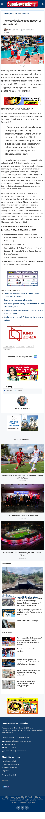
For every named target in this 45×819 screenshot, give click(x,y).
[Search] (43, 4)
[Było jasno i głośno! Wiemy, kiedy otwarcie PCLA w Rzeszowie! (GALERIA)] (22, 535)
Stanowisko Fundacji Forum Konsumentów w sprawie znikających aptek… (26, 683)
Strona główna (9, 13)
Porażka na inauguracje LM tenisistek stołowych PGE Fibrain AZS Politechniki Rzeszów (28, 662)
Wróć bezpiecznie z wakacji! (27, 621)
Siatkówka (25, 13)
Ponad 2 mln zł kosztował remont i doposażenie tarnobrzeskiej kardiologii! (29, 673)
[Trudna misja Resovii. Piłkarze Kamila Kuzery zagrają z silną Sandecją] (22, 458)
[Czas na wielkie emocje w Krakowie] (22, 498)
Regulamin (31, 803)
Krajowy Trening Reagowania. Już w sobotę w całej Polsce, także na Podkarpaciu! (29, 612)
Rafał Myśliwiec (22, 408)
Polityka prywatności (19, 803)
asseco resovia (9, 346)
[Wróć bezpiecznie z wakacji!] (8, 624)
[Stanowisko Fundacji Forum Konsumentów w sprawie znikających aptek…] (8, 684)
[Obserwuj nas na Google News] (34, 358)
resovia (30, 346)
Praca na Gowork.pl (9, 775)
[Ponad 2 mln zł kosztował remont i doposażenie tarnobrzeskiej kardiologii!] (8, 673)
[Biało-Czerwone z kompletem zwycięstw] (8, 652)
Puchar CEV (20, 346)
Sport (18, 13)
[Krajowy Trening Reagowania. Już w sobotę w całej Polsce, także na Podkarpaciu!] (8, 613)
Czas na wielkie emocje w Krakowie (18, 300)
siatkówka (7, 349)
